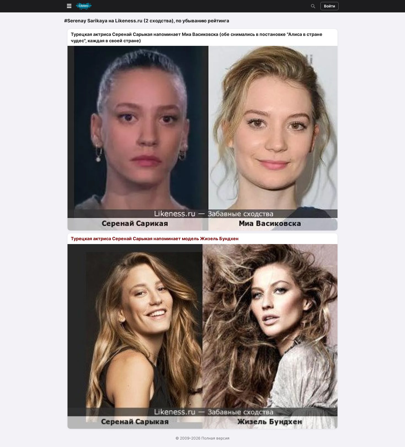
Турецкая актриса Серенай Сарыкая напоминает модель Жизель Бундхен (155, 238)
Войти (329, 6)
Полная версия (215, 438)
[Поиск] (312, 6)
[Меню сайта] (78, 6)
